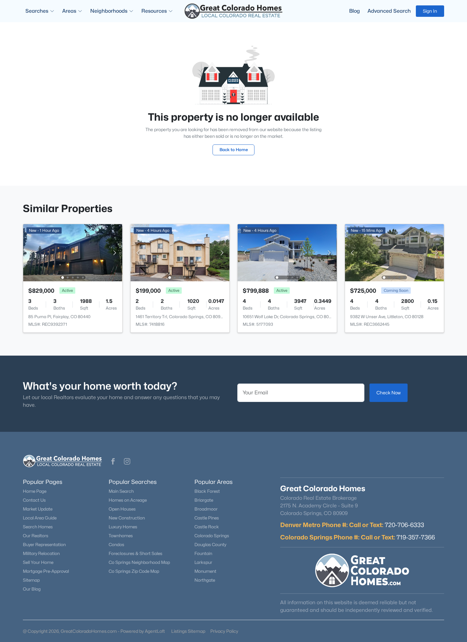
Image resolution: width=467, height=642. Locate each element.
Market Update (37, 509)
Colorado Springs (211, 535)
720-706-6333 (404, 525)
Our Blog (32, 589)
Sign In (430, 11)
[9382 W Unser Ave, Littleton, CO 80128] (394, 252)
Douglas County (210, 544)
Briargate (203, 500)
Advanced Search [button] (389, 11)
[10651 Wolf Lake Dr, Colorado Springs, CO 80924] (287, 252)
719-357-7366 (415, 537)
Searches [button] (36, 11)
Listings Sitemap (188, 631)
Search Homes (38, 526)
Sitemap (31, 580)
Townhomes (121, 535)
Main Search (121, 491)
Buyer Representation (44, 544)
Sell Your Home (38, 562)
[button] (113, 461)
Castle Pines (206, 517)
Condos (116, 544)
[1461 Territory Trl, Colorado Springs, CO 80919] (179, 252)
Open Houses (122, 509)
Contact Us (34, 500)
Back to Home (234, 149)
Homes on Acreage (128, 500)
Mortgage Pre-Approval (46, 571)
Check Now (388, 392)
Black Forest (207, 491)
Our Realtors (35, 535)
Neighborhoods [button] (108, 11)
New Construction (127, 517)
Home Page (34, 491)
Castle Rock (206, 526)
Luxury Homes (123, 526)
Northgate (204, 580)
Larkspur (203, 562)
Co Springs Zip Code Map (134, 571)
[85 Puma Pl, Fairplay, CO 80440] (72, 252)
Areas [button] (69, 11)
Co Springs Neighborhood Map (139, 562)
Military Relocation (41, 553)
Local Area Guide (40, 517)
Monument (205, 571)
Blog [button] (354, 11)
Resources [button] (154, 11)
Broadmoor (206, 509)
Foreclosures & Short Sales (135, 553)
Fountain (203, 553)
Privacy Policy (224, 631)
